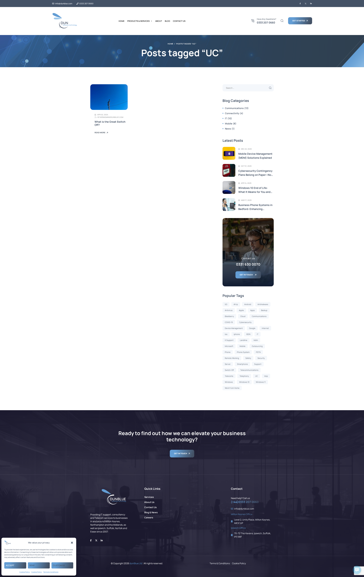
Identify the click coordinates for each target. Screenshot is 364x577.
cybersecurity (245, 322)
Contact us (179, 21)
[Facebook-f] (91, 540)
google (252, 328)
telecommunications (249, 370)
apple (241, 310)
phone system (243, 352)
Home (121, 21)
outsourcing (257, 346)
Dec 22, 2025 (246, 149)
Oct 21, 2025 (246, 166)
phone (227, 352)
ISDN (248, 334)
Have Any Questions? (266, 19)
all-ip (236, 304)
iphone (237, 334)
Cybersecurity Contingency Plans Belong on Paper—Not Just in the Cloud (255, 173)
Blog (167, 21)
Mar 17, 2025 (246, 200)
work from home (232, 388)
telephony (244, 376)
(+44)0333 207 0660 (245, 502)
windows (229, 382)
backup (264, 310)
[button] (72, 542)
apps (252, 310)
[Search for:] (248, 88)
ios (226, 334)
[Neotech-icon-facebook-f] (300, 3)
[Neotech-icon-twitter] (305, 3)
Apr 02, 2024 (102, 114)
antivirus (228, 310)
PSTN (258, 352)
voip (266, 376)
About (158, 21)
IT (257, 334)
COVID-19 (229, 322)
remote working (232, 358)
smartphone (242, 364)
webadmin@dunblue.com (111, 117)
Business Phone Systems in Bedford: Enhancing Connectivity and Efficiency (255, 207)
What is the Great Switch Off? (110, 123)
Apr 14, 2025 (246, 183)
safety (248, 358)
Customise (59, 565)
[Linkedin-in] (102, 540)
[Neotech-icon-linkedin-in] (311, 3)
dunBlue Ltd (136, 563)
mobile (242, 346)
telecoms (229, 376)
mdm (256, 340)
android (247, 304)
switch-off (229, 370)
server (228, 364)
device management (234, 328)
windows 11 (261, 382)
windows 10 (244, 382)
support (257, 364)
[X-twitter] (96, 540)
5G (226, 304)
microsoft (229, 346)
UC (256, 376)
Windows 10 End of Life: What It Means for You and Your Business (254, 190)
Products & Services (138, 21)
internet (265, 328)
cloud (242, 316)
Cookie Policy (24, 572)
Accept (10, 565)
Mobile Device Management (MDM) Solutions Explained (255, 155)
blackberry (229, 316)
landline (243, 340)
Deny (32, 565)
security (261, 358)
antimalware (263, 304)
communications (259, 316)
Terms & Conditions (50, 572)
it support (229, 340)
